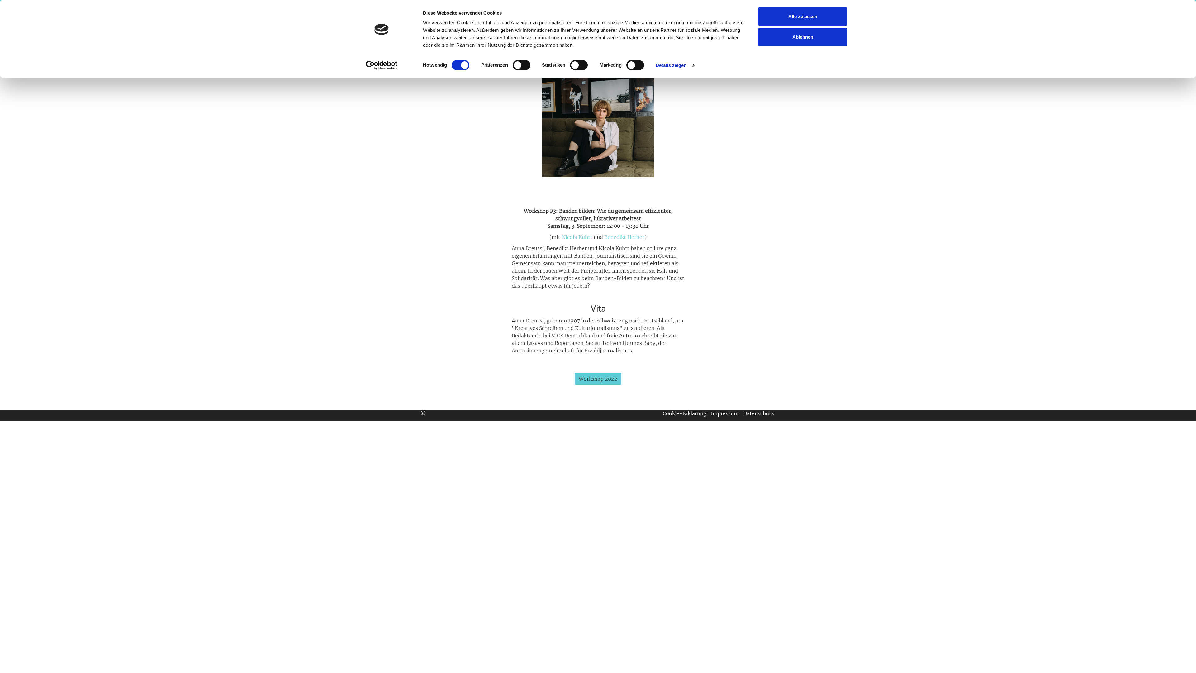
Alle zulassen (802, 16)
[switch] (521, 65)
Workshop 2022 (598, 379)
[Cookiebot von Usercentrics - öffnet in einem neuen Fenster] (381, 65)
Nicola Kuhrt (577, 237)
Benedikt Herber (624, 237)
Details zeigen (671, 65)
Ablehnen (802, 37)
